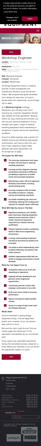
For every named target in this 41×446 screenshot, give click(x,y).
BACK (11, 52)
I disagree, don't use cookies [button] (12, 18)
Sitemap (21, 411)
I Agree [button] (29, 19)
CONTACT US (10, 413)
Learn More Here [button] (10, 12)
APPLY (11, 357)
